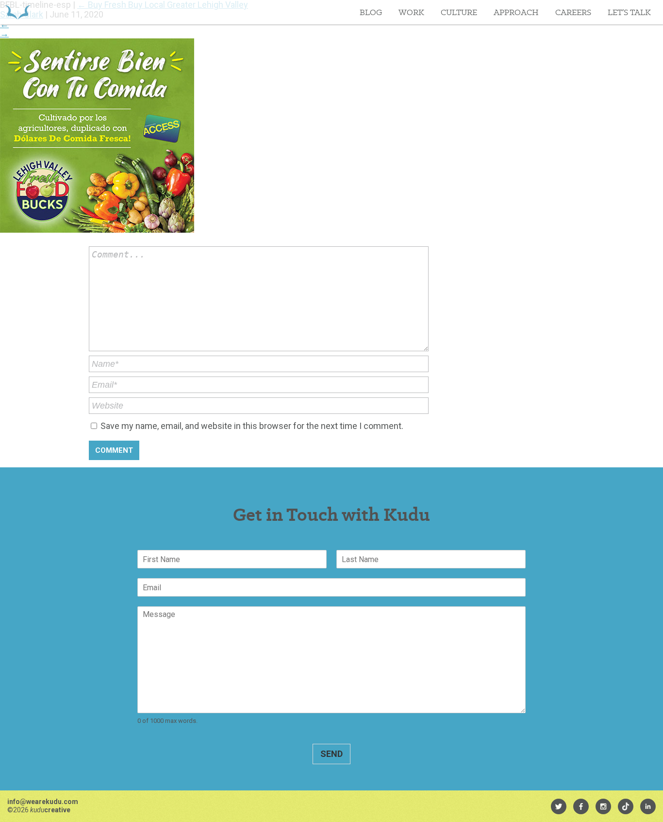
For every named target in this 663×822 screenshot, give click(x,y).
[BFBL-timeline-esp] (97, 229)
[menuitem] (558, 806)
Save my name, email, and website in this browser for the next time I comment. (251, 426)
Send (331, 754)
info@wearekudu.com (42, 801)
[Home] (18, 12)
